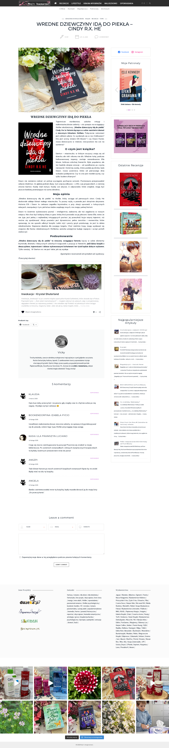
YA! (134, 620)
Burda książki (120, 633)
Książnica (143, 644)
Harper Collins (121, 625)
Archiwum (105, 9)
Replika (118, 628)
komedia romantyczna (92, 614)
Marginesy (133, 622)
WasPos (129, 639)
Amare (132, 647)
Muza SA (129, 620)
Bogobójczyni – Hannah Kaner (132, 364)
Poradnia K (124, 647)
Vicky (66, 37)
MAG (117, 611)
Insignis (143, 611)
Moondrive (145, 631)
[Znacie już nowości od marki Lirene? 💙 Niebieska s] (50, 683)
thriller (84, 600)
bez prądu (79, 598)
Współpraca (82, 9)
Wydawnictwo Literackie (130, 609)
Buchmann (136, 631)
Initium (141, 636)
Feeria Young (137, 625)
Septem (136, 644)
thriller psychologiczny (91, 603)
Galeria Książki (121, 614)
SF (81, 606)
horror (77, 611)
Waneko (125, 595)
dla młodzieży (93, 595)
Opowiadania (126, 3)
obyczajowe (78, 614)
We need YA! (140, 603)
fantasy (70, 595)
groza (77, 617)
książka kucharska (86, 617)
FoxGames (125, 622)
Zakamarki (134, 636)
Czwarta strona (137, 614)
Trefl (117, 617)
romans (76, 595)
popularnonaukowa (94, 609)
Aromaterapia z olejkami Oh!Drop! (133, 330)
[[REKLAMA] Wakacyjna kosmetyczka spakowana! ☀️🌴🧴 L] (16, 683)
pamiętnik (90, 620)
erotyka (86, 606)
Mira (121, 642)
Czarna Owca (120, 603)
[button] (144, 89)
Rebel (132, 606)
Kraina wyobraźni (93, 3)
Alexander (128, 631)
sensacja (98, 620)
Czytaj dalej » (142, 342)
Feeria (145, 595)
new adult (77, 600)
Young (146, 614)
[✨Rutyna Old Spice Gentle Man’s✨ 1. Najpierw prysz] (152, 683)
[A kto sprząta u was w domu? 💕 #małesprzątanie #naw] (152, 717)
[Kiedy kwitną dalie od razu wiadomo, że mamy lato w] (84, 683)
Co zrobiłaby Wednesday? (130, 402)
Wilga (138, 628)
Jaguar (118, 595)
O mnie (62, 9)
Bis (125, 642)
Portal (135, 639)
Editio (118, 622)
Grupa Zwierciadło (134, 642)
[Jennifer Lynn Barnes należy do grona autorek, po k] (84, 717)
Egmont (139, 595)
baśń (76, 622)
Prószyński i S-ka (122, 600)
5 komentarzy (104, 37)
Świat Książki (133, 617)
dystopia (82, 620)
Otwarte (141, 600)
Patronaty (94, 9)
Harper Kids (130, 603)
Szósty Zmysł (120, 644)
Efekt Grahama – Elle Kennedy (131, 104)
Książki (87, 19)
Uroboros (123, 617)
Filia (146, 600)
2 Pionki (129, 644)
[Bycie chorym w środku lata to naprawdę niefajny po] (16, 717)
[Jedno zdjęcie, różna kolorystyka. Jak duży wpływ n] (118, 717)
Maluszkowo (111, 3)
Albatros (132, 595)
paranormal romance (74, 603)
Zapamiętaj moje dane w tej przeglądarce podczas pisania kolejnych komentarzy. (57, 557)
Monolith (126, 606)
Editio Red (119, 631)
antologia (70, 617)
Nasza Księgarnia (122, 598)
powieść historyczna (88, 611)
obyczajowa (89, 598)
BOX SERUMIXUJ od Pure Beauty (133, 385)
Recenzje (64, 3)
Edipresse (125, 636)
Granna (147, 636)
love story (97, 598)
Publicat (143, 609)
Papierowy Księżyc (132, 611)
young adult (82, 609)
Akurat (122, 639)
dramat (70, 622)
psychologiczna (72, 620)
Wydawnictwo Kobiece (137, 598)
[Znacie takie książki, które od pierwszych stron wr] (118, 683)
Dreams (142, 639)
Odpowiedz (94, 392)
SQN (145, 625)
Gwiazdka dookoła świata (74, 19)
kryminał (70, 606)
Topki (102, 19)
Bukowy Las (143, 622)
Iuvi (118, 639)
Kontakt (71, 9)
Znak (129, 614)
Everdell (123, 347)
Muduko (129, 633)
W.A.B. (122, 611)
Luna (117, 647)
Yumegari (132, 628)
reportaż (70, 614)
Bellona (125, 628)
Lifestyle (76, 3)
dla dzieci (83, 595)
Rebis (135, 633)
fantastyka (71, 598)
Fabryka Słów (141, 620)
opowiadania (92, 600)
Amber (129, 625)
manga (70, 600)
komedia (71, 611)
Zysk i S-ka (133, 600)
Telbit (144, 628)
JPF (143, 642)
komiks (76, 606)
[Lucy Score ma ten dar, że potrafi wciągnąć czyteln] (50, 717)
